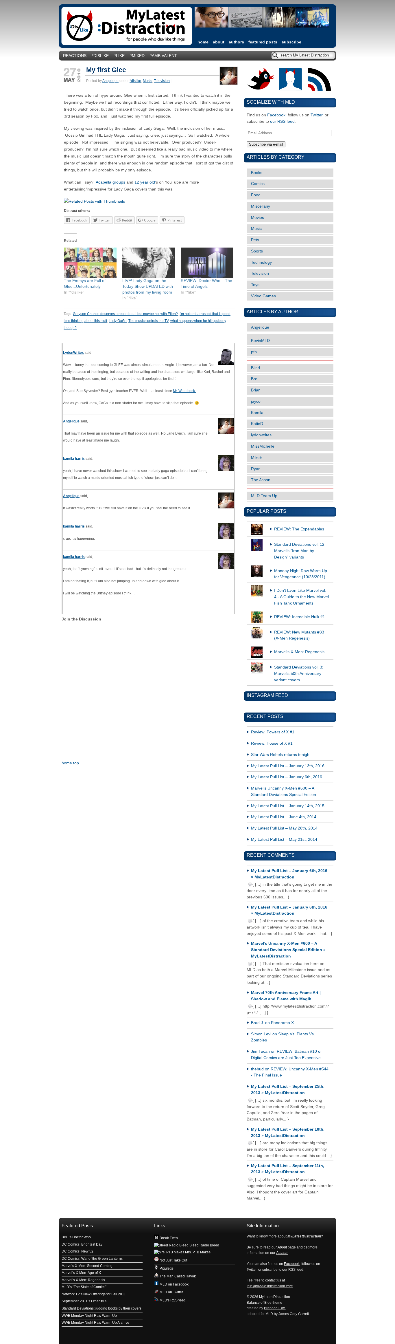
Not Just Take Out (173, 1260)
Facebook (276, 115)
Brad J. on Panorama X (272, 1023)
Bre (254, 379)
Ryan (256, 469)
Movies (257, 217)
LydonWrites (73, 353)
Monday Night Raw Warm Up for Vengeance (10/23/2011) (300, 574)
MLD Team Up (264, 496)
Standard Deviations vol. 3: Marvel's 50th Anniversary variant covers (298, 673)
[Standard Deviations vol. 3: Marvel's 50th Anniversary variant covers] (290, 662)
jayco (256, 401)
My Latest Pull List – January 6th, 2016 (286, 777)
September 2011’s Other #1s (84, 1301)
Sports (257, 251)
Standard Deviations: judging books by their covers (101, 1308)
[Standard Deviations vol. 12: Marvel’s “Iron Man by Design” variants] (290, 539)
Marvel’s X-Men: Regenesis (83, 1280)
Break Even (168, 1238)
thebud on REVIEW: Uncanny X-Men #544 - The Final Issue (289, 1072)
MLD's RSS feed (172, 1300)
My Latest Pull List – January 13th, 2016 (287, 766)
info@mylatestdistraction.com (270, 1286)
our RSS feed (282, 121)
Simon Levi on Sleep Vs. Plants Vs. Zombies (283, 1037)
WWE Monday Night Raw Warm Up (89, 1316)
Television (162, 81)
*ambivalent (163, 56)
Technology (261, 262)
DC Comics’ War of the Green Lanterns (92, 1259)
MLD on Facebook (174, 1284)
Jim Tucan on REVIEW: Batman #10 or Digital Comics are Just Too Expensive (286, 1054)
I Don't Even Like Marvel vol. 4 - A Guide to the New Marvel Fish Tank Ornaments (301, 596)
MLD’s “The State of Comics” (84, 1287)
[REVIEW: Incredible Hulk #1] (290, 611)
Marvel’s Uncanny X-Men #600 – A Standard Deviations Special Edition (283, 791)
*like (120, 56)
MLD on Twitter (171, 1292)
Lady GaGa (118, 321)
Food (256, 195)
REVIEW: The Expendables (299, 529)
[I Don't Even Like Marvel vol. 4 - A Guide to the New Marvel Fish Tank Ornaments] (290, 585)
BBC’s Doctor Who (76, 1237)
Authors (236, 42)
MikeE (256, 457)
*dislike (100, 56)
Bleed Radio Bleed (204, 1245)
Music (147, 81)
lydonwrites (261, 435)
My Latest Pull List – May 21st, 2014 (284, 839)
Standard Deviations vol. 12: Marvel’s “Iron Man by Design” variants (300, 550)
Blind (255, 368)
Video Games (263, 296)
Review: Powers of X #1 (272, 732)
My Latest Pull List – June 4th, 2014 (283, 817)
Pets (255, 240)
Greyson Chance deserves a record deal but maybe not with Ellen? (125, 314)
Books (256, 173)
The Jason (260, 480)
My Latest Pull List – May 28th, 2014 (284, 828)
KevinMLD (260, 340)
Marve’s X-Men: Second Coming (87, 1266)
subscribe (291, 42)
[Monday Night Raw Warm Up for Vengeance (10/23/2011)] (290, 565)
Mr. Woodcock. (184, 391)
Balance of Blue (259, 1303)
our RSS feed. (293, 1270)
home (203, 42)
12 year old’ (145, 182)
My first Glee (106, 70)
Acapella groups (110, 182)
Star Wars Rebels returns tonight (281, 754)
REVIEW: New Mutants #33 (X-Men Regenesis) (299, 635)
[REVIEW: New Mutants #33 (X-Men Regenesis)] (290, 627)
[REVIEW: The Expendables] (290, 524)
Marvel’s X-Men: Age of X (81, 1273)
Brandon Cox (274, 1308)
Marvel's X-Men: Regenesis (299, 652)
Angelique (110, 81)
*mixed (137, 56)
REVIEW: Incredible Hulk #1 (299, 617)
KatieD (257, 424)
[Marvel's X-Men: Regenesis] (290, 646)
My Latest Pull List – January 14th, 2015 (287, 806)
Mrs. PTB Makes (197, 1252)
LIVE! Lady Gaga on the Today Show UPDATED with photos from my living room (147, 286)
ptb (254, 352)
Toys (255, 285)
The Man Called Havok (177, 1276)
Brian (256, 390)
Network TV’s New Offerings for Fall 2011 (94, 1294)
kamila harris (74, 459)
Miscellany (260, 206)
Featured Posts (262, 42)
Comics (258, 184)
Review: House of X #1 (272, 743)
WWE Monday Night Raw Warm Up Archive (95, 1323)
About (218, 42)
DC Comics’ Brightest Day (82, 1244)
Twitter (316, 115)
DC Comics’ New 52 (77, 1251)
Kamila (257, 413)
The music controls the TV (148, 321)
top (76, 763)
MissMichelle (262, 446)
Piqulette (166, 1268)
